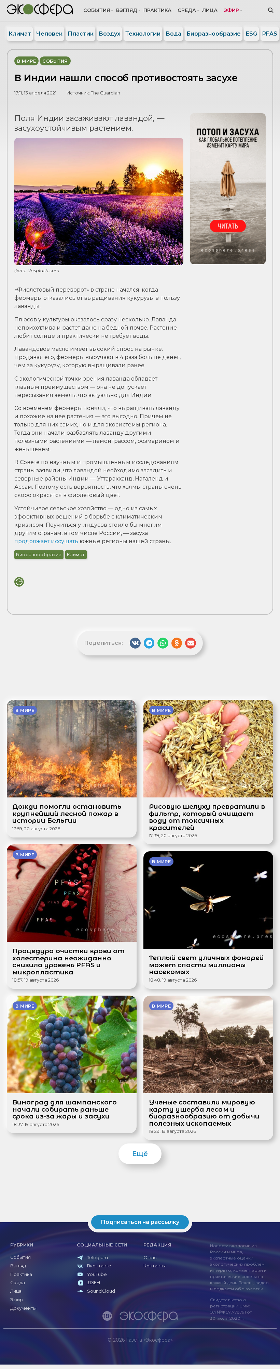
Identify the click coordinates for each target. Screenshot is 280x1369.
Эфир (231, 10)
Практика (157, 10)
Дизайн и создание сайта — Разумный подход (234, 1354)
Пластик (81, 33)
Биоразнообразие (213, 33)
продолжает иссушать (47, 541)
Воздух (109, 33)
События (96, 10)
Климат (20, 33)
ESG (251, 33)
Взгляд (126, 10)
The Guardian (105, 92)
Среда (187, 10)
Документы (23, 1308)
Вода (173, 33)
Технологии (142, 33)
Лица (210, 10)
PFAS (269, 33)
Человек (49, 33)
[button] (135, 643)
